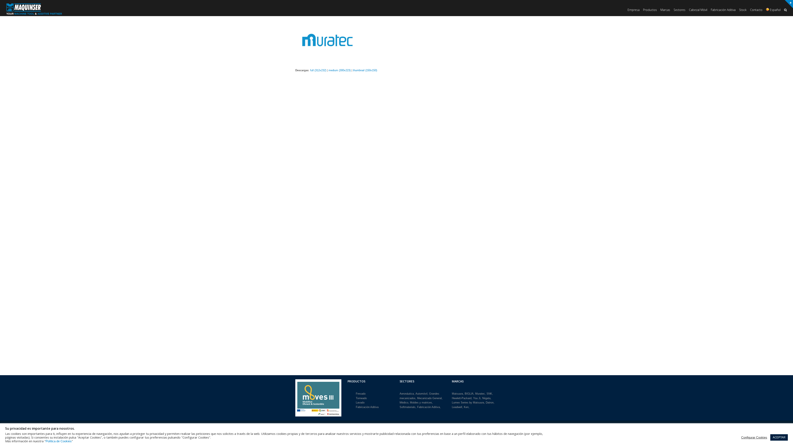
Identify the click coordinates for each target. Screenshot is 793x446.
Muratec (480, 393)
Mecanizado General (429, 398)
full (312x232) (318, 70)
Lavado (360, 402)
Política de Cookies (59, 441)
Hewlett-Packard (461, 398)
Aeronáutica (407, 393)
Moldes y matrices (421, 402)
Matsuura (457, 393)
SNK (489, 393)
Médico (404, 402)
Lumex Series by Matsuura (468, 402)
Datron (490, 402)
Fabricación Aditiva (367, 407)
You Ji (477, 398)
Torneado (361, 398)
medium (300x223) (340, 70)
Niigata (486, 398)
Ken (466, 407)
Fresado (361, 393)
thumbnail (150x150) (365, 70)
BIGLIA (469, 393)
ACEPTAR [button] (779, 437)
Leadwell (457, 407)
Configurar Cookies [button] (754, 437)
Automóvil (421, 393)
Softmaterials (407, 407)
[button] (785, 10)
